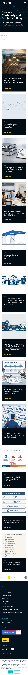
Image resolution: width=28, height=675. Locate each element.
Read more (7, 88)
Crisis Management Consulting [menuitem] (10, 609)
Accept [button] (10, 672)
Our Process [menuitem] (5, 598)
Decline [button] (17, 672)
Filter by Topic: (5, 36)
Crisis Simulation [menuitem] (6, 595)
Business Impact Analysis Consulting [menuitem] (12, 612)
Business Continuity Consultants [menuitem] (11, 590)
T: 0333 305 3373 (7, 653)
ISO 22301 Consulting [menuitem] (7, 606)
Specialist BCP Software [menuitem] (8, 593)
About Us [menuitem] (4, 604)
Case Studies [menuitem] (5, 601)
